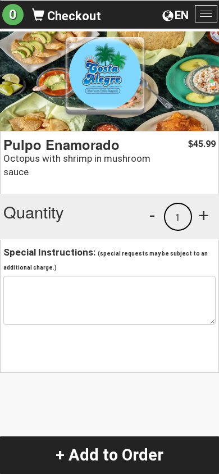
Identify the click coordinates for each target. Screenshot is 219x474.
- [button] (152, 215)
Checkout (72, 16)
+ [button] (204, 215)
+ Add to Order (109, 454)
